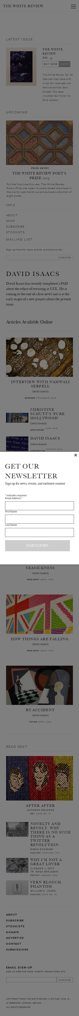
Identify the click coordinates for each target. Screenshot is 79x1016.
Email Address (13, 498)
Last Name (11, 525)
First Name (11, 511)
